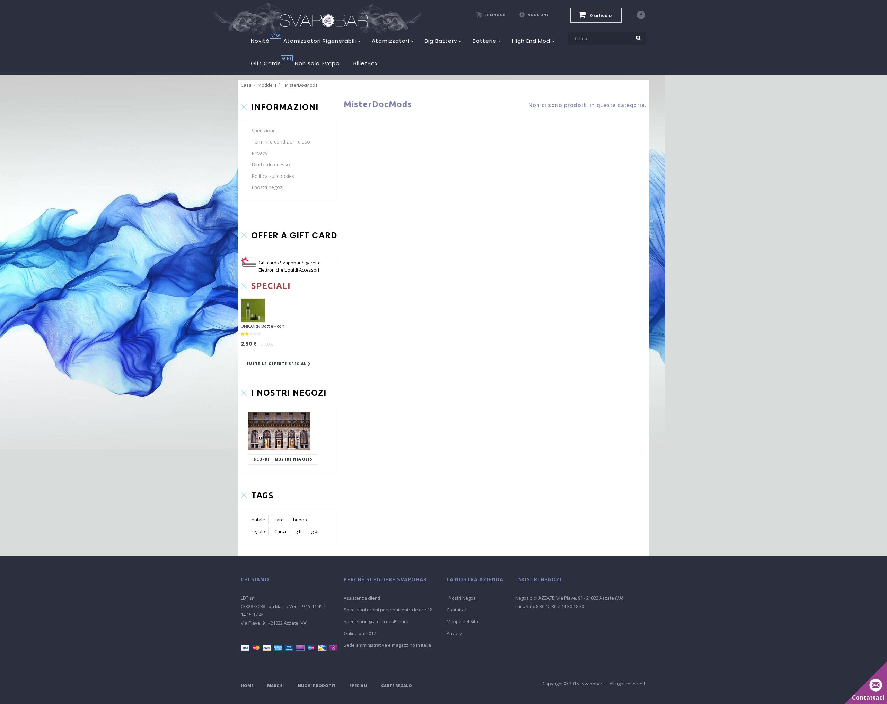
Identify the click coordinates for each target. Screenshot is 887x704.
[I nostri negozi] (289, 431)
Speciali (358, 685)
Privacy (259, 153)
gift (298, 531)
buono (300, 519)
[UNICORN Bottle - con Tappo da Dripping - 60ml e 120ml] (253, 310)
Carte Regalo (396, 685)
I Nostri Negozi (462, 598)
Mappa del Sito (462, 621)
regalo (258, 531)
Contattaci (457, 610)
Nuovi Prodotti (316, 685)
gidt (315, 531)
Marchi (275, 685)
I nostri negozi (267, 187)
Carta (280, 531)
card (279, 519)
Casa (246, 85)
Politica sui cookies (273, 176)
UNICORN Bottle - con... (264, 326)
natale (258, 519)
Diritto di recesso (271, 164)
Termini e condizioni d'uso (281, 141)
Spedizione (264, 130)
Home (247, 685)
